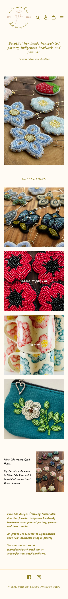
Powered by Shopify (50, 587)
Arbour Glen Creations (28, 587)
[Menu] (62, 18)
